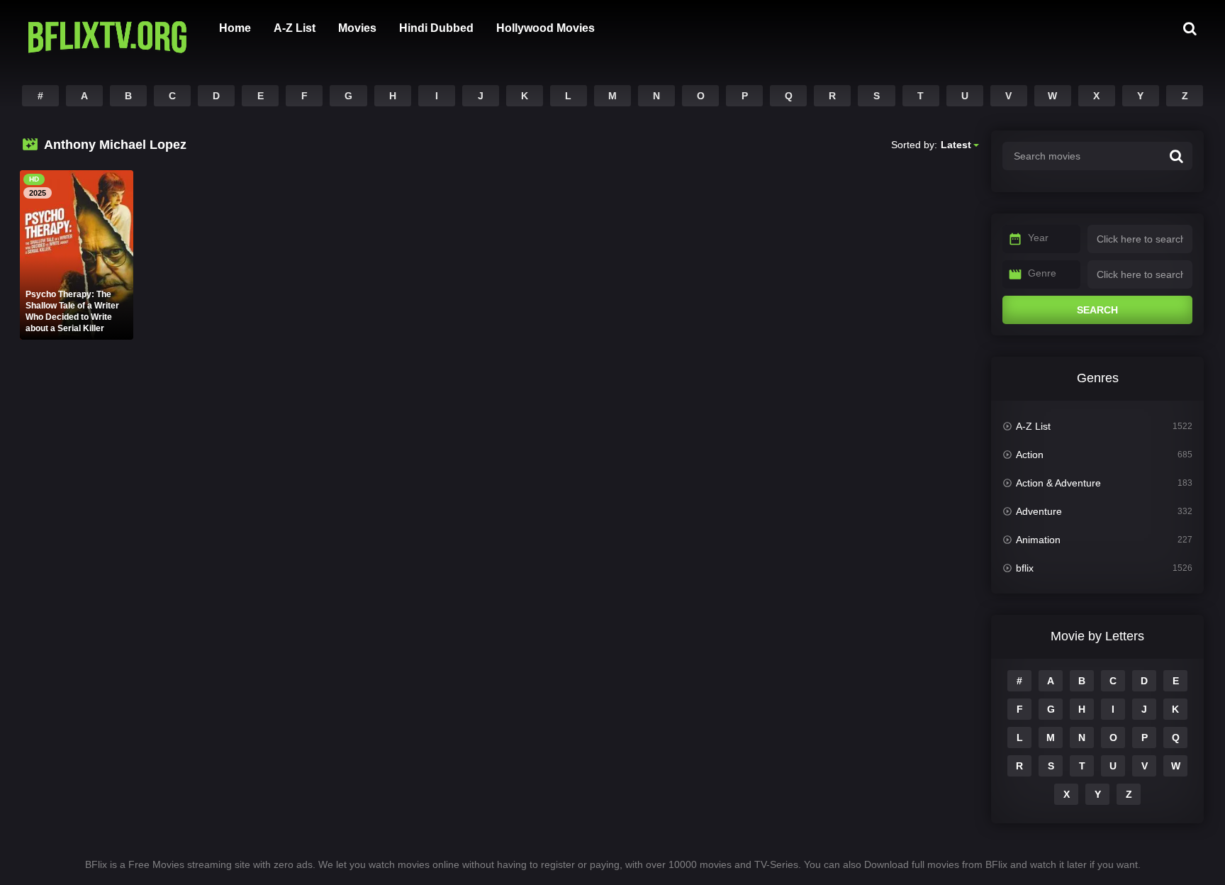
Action (1030, 454)
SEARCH (1097, 310)
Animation (1038, 539)
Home (235, 28)
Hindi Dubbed (436, 28)
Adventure (1039, 511)
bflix (1025, 568)
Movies (357, 28)
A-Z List (294, 28)
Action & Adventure (1058, 483)
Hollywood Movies (545, 28)
